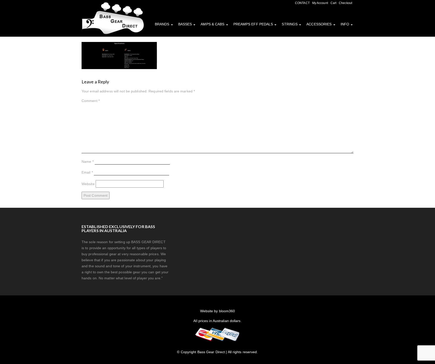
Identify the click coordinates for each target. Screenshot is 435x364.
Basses (185, 24)
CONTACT (302, 3)
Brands (162, 24)
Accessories (319, 24)
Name (88, 162)
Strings (290, 24)
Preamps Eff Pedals (253, 24)
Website (88, 184)
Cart (333, 3)
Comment (91, 101)
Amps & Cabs (213, 24)
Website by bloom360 (217, 311)
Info (345, 24)
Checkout (345, 3)
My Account (320, 3)
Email (87, 172)
